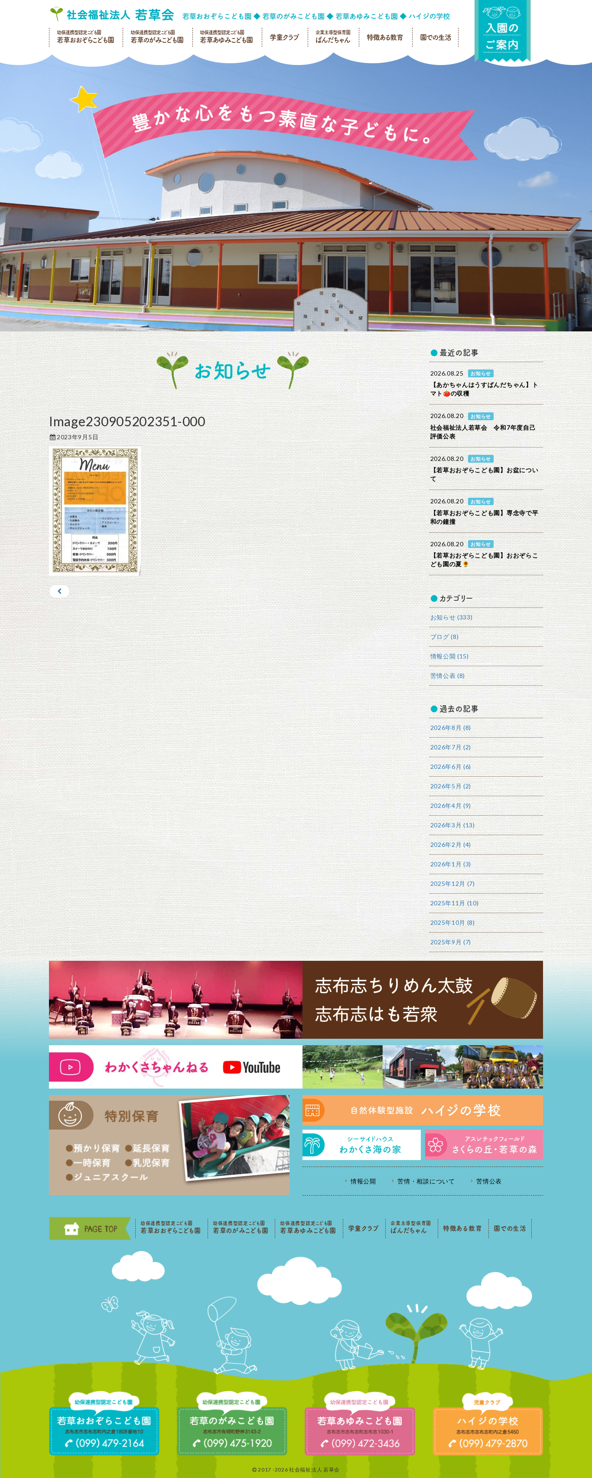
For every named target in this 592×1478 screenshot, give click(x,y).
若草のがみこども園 (156, 36)
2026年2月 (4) (451, 844)
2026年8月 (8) (451, 727)
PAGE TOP (90, 1228)
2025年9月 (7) (451, 942)
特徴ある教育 (385, 37)
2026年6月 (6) (451, 766)
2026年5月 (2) (451, 786)
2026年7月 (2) (451, 747)
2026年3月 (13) (452, 825)
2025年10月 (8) (452, 922)
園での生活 (435, 37)
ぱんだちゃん (333, 36)
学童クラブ (284, 37)
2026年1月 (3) (451, 864)
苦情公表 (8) (447, 675)
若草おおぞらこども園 (85, 36)
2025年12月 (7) (452, 883)
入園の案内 (503, 31)
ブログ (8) (444, 636)
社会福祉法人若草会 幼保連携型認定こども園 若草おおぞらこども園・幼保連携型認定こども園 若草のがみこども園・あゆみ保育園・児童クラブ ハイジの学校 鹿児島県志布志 (250, 14)
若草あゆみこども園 (226, 36)
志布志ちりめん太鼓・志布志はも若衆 (296, 1000)
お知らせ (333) (451, 617)
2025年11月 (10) (454, 903)
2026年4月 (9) (451, 805)
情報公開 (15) (449, 656)
